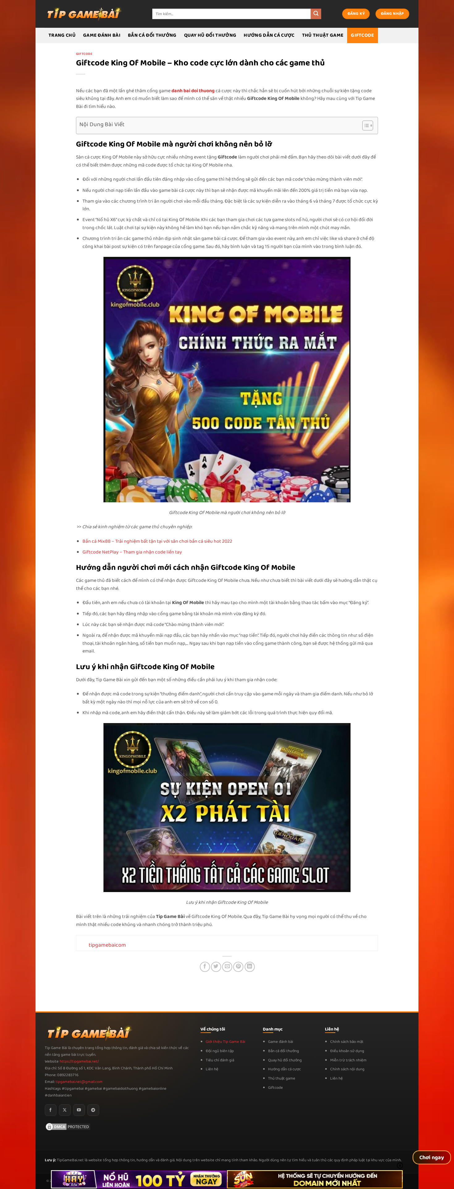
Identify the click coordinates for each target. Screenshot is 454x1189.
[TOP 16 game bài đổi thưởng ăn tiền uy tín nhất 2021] (83, 13)
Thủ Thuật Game (322, 35)
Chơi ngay (431, 1157)
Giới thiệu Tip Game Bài (225, 1042)
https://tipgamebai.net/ (79, 1061)
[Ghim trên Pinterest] (238, 967)
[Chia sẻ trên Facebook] (205, 967)
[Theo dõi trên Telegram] (93, 1110)
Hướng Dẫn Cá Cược (269, 35)
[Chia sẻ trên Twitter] (216, 967)
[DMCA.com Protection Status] (68, 1126)
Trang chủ (62, 35)
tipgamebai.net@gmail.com (79, 1082)
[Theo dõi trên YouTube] (79, 1110)
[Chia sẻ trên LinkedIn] (250, 967)
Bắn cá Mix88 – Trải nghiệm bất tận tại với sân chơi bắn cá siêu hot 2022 (157, 541)
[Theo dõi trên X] (65, 1110)
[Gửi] (316, 14)
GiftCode (362, 35)
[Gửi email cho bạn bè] (227, 967)
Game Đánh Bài (101, 35)
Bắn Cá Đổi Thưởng (152, 35)
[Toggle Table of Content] (365, 125)
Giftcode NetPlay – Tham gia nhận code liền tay (132, 552)
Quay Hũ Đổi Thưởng (210, 35)
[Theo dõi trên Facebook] (51, 1110)
